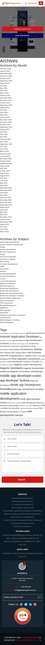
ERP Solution (5, 262)
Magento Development (13, 514)
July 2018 (3, 168)
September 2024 (6, 105)
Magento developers (11, 368)
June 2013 (4, 229)
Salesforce (4, 308)
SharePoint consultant (32, 408)
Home (4, 553)
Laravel (2, 279)
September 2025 (6, 81)
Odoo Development (7, 300)
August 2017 (4, 173)
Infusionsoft (4, 269)
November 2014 (6, 202)
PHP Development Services (22, 501)
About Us (11, 553)
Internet (3, 271)
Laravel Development (8, 281)
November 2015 (6, 190)
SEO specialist (5, 310)
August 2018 (4, 166)
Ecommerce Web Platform (10, 350)
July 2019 (3, 146)
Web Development (7, 322)
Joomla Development (7, 276)
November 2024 (6, 100)
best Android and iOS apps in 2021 (19, 343)
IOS (22, 538)
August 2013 (4, 224)
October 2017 (5, 171)
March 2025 (4, 93)
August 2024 (4, 108)
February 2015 (5, 197)
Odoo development (29, 403)
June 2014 (4, 210)
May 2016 (3, 183)
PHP (16, 535)
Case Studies (37, 553)
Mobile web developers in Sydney (12, 296)
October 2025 (5, 78)
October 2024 (5, 103)
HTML (2, 266)
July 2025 (3, 86)
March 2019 (4, 151)
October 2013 (5, 219)
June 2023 (4, 134)
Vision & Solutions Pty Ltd (27, 640)
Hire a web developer (31, 352)
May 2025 (3, 88)
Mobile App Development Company (27, 389)
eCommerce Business (8, 257)
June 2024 (4, 112)
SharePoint (4, 313)
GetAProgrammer (30, 638)
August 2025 (4, 83)
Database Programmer (32, 511)
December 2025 (6, 73)
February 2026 (5, 69)
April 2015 (3, 195)
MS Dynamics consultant (14, 403)
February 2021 (5, 139)
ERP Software (5, 353)
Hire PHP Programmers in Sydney (16, 356)
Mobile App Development (9, 288)
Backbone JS (9, 541)
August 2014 (4, 207)
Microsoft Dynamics (7, 286)
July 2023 (3, 132)
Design (2, 247)
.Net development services (17, 333)
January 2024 (5, 117)
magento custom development (28, 364)
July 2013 (3, 227)
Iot (12, 523)
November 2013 (6, 217)
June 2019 (4, 149)
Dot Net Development (8, 249)
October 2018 (5, 161)
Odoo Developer (34, 520)
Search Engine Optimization (22, 508)
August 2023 (4, 129)
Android (17, 538)
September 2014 (6, 205)
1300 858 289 (32, 3)
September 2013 (6, 222)
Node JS (38, 535)
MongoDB (28, 538)
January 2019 (5, 156)
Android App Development (9, 242)
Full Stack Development (8, 264)
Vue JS (35, 538)
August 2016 (4, 176)
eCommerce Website (7, 259)
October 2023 (5, 125)
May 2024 (3, 115)
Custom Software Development (11, 244)
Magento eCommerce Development (26, 371)
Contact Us (22, 556)
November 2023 (6, 122)
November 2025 (6, 76)
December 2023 (6, 120)
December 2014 (6, 200)
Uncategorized (5, 317)
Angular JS (30, 535)
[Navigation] (41, 3)
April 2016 (3, 185)
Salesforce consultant (26, 405)
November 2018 (6, 159)
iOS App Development (8, 274)
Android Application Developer (19, 336)
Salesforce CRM (21, 541)
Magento (22, 535)
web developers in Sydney (17, 412)
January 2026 (5, 71)
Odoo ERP (22, 545)
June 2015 (4, 193)
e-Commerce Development (22, 504)
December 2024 (6, 98)
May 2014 (3, 212)
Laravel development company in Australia (23, 362)
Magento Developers (7, 283)
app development (18, 340)
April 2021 (3, 137)
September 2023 (6, 127)
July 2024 (3, 110)
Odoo (18, 553)
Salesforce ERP (34, 541)
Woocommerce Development (22, 517)
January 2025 (5, 95)
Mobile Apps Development (9, 291)
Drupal (2, 254)
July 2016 (3, 178)
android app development (35, 333)
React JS (9, 538)
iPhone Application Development (25, 359)
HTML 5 (35, 356)
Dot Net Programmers (8, 252)
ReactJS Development (8, 305)
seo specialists (13, 408)
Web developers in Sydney (10, 320)
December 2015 (6, 188)
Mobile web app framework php (11, 293)
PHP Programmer (6, 303)
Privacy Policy (26, 553)
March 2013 (4, 232)
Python (5, 535)
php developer (14, 405)
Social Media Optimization (13, 511)
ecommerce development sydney (23, 346)
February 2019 (5, 154)
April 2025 (3, 90)
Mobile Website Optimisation (10, 298)
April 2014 (3, 215)
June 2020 (4, 142)
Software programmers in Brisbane (13, 315)
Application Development (23, 523)
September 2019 (6, 144)
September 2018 (6, 163)
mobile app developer (16, 376)
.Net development (5, 333)
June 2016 (4, 180)
